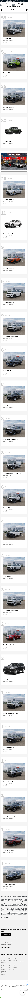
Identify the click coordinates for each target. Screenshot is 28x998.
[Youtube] (8, 947)
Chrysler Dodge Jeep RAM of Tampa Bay (3, 986)
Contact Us (7, 934)
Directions (22, 961)
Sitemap (13, 986)
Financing (16, 954)
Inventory (4, 954)
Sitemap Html (17, 986)
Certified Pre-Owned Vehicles (4, 964)
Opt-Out (23, 986)
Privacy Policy (6, 986)
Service (10, 954)
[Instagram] (5, 947)
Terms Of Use (10, 986)
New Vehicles (4, 957)
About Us (22, 957)
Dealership (23, 954)
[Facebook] (2, 947)
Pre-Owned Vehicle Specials (4, 973)
